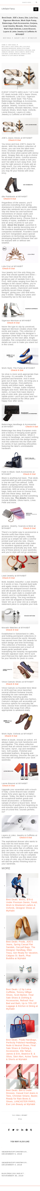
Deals (18, 1115)
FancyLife (33, 38)
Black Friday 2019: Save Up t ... (13, 1173)
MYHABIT (24, 1115)
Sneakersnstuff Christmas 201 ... (15, 1152)
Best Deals (7, 38)
